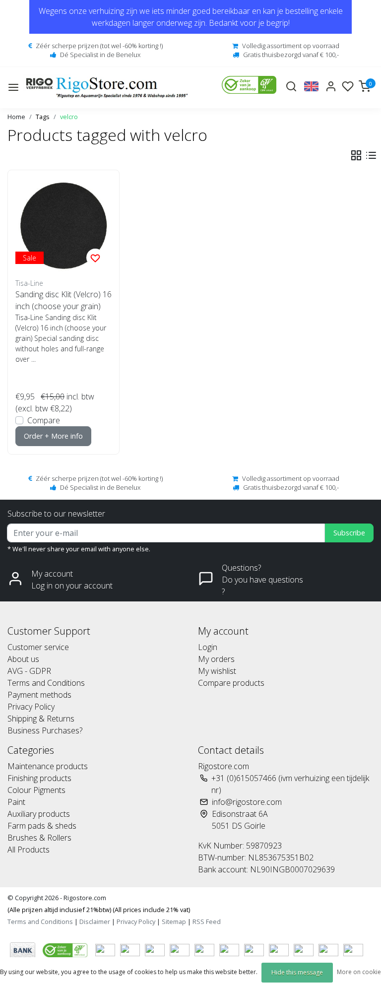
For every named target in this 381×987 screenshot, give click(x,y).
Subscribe (349, 532)
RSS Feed (206, 921)
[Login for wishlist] (95, 257)
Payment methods (39, 694)
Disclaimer (94, 921)
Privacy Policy (31, 706)
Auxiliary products (38, 813)
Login (207, 647)
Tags (43, 116)
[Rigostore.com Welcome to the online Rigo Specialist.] (106, 87)
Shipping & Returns (40, 718)
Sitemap (174, 921)
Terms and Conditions (46, 682)
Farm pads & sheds (41, 825)
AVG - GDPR (29, 670)
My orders (216, 659)
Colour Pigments (36, 790)
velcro (69, 116)
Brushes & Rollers (39, 837)
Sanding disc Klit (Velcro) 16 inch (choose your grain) (63, 300)
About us (23, 659)
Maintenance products (47, 766)
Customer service (38, 647)
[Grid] (356, 155)
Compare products (231, 682)
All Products (28, 849)
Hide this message (297, 972)
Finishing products (39, 778)
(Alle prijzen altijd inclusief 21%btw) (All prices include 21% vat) (98, 909)
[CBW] (66, 949)
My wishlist (217, 670)
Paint (16, 801)
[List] (371, 155)
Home (16, 116)
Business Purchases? (44, 730)
